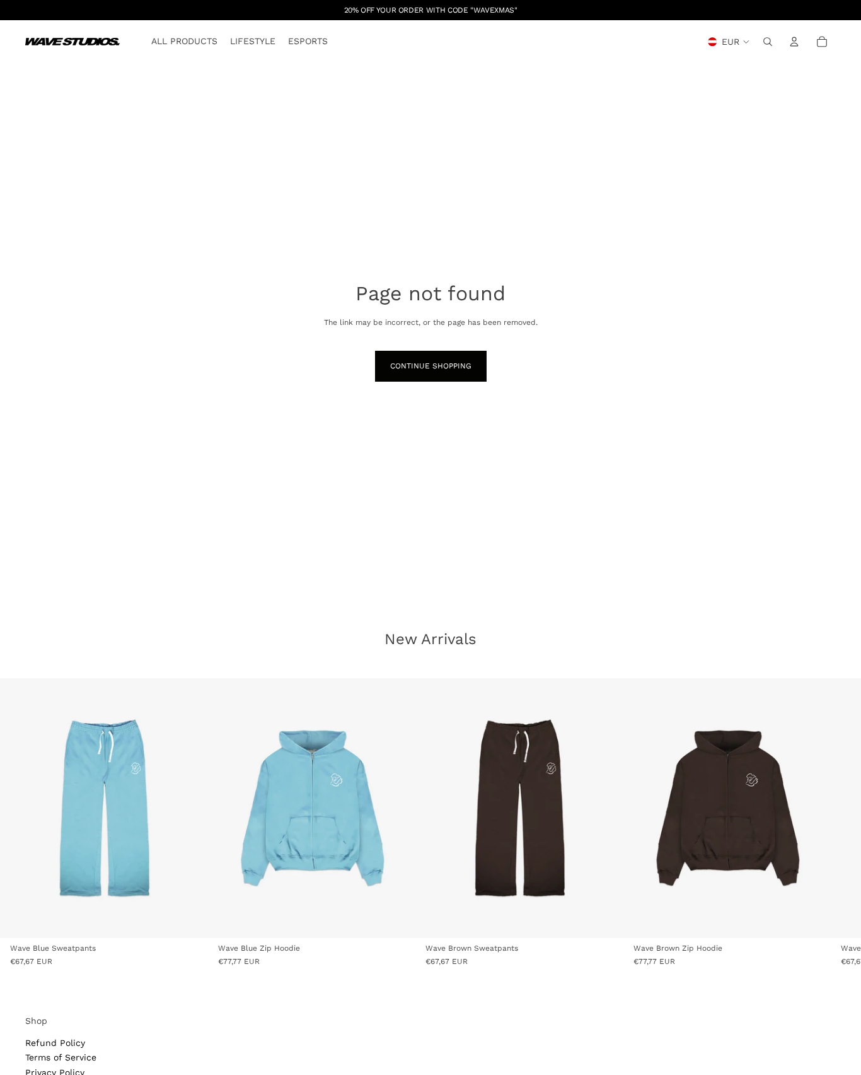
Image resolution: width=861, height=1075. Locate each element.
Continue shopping (430, 365)
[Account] (794, 42)
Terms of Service (60, 1057)
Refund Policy (55, 1043)
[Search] (768, 42)
